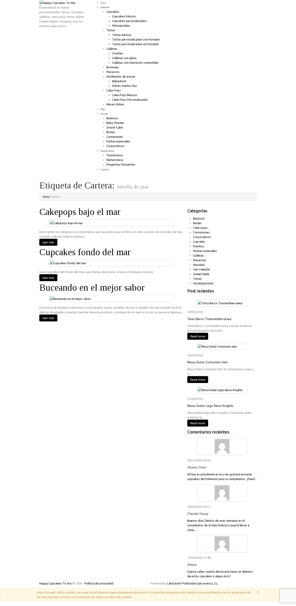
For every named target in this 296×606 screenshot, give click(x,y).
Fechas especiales (118, 141)
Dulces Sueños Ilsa (124, 85)
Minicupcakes (121, 25)
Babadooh (119, 81)
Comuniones (114, 136)
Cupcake (199, 241)
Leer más (48, 242)
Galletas (111, 48)
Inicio (103, 2)
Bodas (110, 132)
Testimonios (114, 155)
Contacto (105, 169)
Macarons (113, 71)
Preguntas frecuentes (120, 164)
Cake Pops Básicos (124, 95)
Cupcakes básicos (124, 16)
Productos (105, 7)
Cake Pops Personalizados (130, 99)
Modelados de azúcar (121, 76)
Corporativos (115, 146)
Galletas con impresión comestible (135, 62)
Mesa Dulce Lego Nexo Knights (210, 406)
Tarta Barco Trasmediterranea (209, 319)
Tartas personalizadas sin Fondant (135, 44)
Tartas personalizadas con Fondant (136, 39)
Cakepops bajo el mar (79, 212)
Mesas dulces (115, 104)
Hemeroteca (114, 159)
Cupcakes (112, 11)
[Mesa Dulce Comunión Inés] (217, 346)
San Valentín (201, 269)
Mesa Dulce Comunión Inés (207, 362)
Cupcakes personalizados (129, 20)
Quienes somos (107, 151)
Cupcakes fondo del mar (85, 252)
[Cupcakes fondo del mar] (68, 262)
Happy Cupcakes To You (55, 583)
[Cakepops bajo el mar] (66, 222)
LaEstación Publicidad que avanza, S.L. (193, 583)
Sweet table (201, 274)
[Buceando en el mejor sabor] (70, 298)
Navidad (198, 264)
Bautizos (112, 118)
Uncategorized (203, 283)
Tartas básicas (122, 34)
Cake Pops (113, 90)
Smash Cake (114, 127)
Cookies (117, 53)
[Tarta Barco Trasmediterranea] (220, 302)
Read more (197, 336)
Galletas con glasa (124, 58)
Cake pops (200, 227)
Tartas (110, 30)
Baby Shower (115, 122)
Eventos (104, 114)
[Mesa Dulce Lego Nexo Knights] (220, 389)
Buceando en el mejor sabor (92, 287)
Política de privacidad (98, 583)
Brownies (112, 67)
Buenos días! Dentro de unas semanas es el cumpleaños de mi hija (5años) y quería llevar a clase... (218, 525)
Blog (103, 109)
